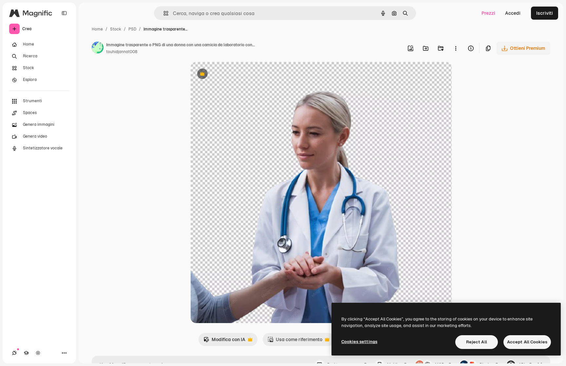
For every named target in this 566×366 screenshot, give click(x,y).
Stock (115, 29)
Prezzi (488, 13)
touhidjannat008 (121, 51)
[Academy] (26, 353)
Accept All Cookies (527, 342)
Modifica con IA (224, 341)
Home (97, 29)
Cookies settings (359, 341)
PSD (132, 29)
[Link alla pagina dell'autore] (98, 48)
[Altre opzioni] (455, 48)
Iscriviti (544, 13)
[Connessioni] (14, 353)
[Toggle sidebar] (64, 13)
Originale (233, 74)
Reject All (476, 342)
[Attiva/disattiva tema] (38, 353)
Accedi (512, 13)
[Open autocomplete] (163, 13)
